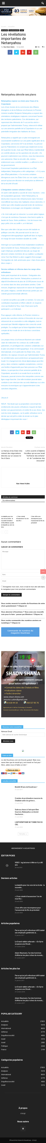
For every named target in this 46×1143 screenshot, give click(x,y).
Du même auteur (9, 500)
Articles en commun (10, 497)
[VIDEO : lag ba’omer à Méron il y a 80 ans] (7, 865)
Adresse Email (6, 731)
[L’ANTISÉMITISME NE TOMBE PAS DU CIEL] (7, 825)
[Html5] (23, 1128)
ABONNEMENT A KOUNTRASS (23, 848)
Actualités (4, 30)
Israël (21, 30)
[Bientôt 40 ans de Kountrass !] (7, 790)
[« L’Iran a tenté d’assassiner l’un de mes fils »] (23, 510)
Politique (4, 1046)
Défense (4, 1032)
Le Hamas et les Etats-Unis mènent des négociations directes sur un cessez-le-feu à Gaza (11, 454)
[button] (42, 3)
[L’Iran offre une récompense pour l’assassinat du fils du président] (38, 510)
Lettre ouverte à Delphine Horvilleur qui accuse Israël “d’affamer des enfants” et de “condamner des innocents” (34, 456)
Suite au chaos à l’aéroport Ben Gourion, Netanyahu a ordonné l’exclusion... (27, 812)
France (3, 1049)
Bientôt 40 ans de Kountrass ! (26, 787)
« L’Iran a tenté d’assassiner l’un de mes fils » (22, 518)
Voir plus (22, 834)
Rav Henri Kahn (9, 47)
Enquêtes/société (13, 30)
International (6, 1028)
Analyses (4, 1025)
